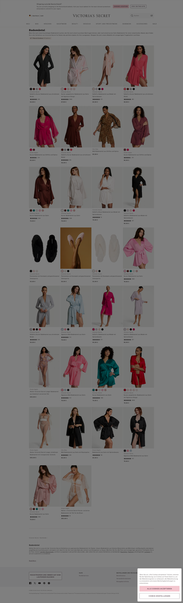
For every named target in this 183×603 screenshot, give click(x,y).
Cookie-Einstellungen (159, 596)
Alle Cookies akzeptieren (159, 589)
